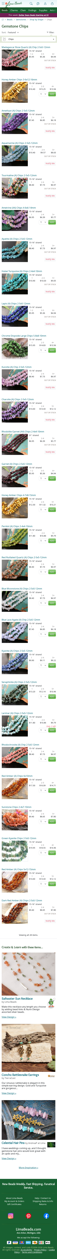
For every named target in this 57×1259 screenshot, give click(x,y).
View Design (9, 1017)
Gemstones (21, 19)
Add (52, 94)
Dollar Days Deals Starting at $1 (34, 15)
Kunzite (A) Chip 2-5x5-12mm (17, 367)
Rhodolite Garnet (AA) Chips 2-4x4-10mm (23, 431)
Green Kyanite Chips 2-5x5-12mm (19, 838)
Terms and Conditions (32, 1252)
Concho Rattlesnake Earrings (20, 1075)
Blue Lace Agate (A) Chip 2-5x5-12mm (21, 619)
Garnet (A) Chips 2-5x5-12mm (17, 463)
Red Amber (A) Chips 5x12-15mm (19, 869)
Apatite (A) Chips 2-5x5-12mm (17, 238)
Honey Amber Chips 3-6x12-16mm (19, 79)
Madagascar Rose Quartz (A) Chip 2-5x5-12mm (26, 47)
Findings (32, 10)
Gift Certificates (14, 1204)
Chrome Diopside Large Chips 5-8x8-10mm (24, 335)
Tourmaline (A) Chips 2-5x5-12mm (19, 175)
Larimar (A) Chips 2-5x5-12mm (17, 713)
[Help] (38, 3)
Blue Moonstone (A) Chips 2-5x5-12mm (22, 588)
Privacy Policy (40, 1249)
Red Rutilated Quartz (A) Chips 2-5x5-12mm (24, 557)
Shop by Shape (36, 19)
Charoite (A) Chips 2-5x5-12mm (18, 399)
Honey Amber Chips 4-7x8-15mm (19, 495)
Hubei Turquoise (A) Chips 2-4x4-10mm (22, 271)
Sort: (4, 32)
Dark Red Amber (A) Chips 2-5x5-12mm (22, 900)
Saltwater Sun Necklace (17, 998)
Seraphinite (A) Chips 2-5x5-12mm (19, 682)
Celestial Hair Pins (13, 1143)
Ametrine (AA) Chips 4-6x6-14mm (19, 207)
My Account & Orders (14, 1201)
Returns (42, 1204)
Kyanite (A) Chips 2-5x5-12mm (17, 650)
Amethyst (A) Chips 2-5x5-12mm (18, 110)
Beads (5, 10)
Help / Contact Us (43, 1198)
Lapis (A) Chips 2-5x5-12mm (16, 303)
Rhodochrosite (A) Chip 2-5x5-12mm (20, 744)
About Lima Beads (14, 1198)
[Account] (45, 3)
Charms (14, 10)
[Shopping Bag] (52, 3)
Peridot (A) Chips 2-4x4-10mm (17, 526)
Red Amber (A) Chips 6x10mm (17, 775)
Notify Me (50, 67)
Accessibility (26, 1249)
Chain (23, 10)
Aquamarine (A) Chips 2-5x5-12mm (20, 143)
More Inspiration (28, 1167)
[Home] (3, 19)
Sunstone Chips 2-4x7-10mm (16, 807)
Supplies (43, 10)
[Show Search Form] (31, 3)
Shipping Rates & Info (43, 1201)
